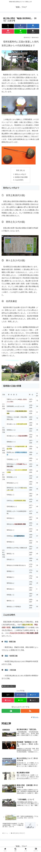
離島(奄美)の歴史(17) (9, 686)
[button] (33, 31)
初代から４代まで (20, 174)
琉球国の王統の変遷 (21, 177)
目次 (17, 170)
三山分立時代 (19, 180)
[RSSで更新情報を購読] (30, 711)
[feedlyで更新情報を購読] (11, 711)
